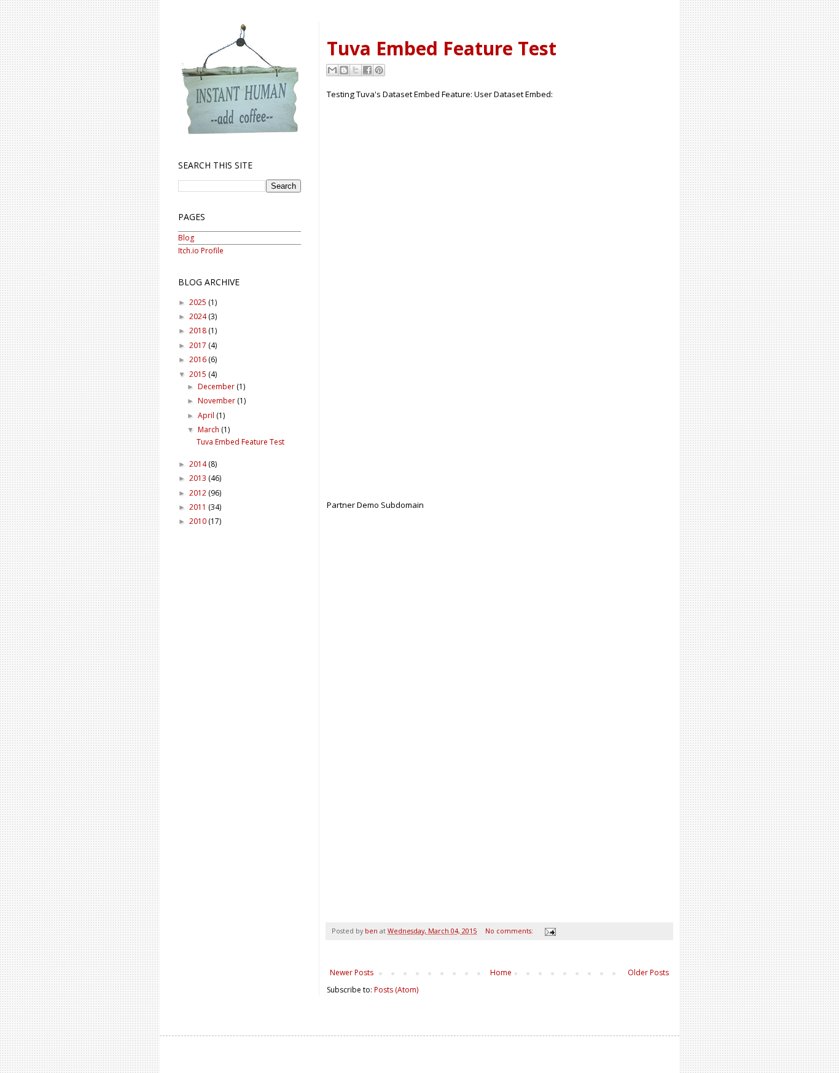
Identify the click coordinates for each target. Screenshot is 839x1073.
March (209, 429)
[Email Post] (549, 930)
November (217, 400)
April (207, 415)
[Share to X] (355, 70)
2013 (198, 478)
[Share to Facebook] (367, 70)
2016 (198, 359)
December (217, 386)
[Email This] (332, 70)
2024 (198, 316)
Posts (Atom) (396, 989)
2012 (198, 493)
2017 (198, 345)
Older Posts (648, 972)
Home (501, 972)
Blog (186, 237)
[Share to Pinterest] (379, 70)
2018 (198, 330)
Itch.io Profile (201, 250)
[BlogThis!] (344, 70)
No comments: (510, 930)
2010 (198, 521)
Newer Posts (351, 972)
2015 (198, 374)
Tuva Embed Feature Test (441, 48)
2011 (198, 507)
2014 (198, 464)
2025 (198, 302)
